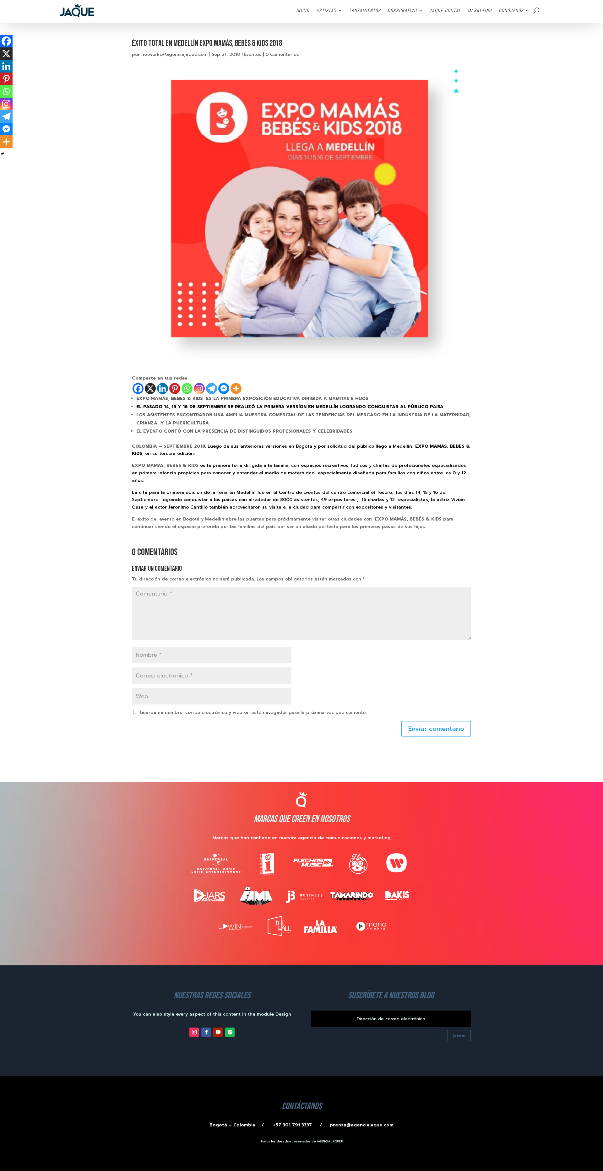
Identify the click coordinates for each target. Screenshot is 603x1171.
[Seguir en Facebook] (206, 1032)
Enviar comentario (436, 728)
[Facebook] (138, 388)
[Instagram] (199, 388)
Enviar (459, 1035)
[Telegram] (211, 388)
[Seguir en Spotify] (230, 1032)
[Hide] (2, 153)
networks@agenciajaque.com (174, 54)
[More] (236, 388)
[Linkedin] (162, 388)
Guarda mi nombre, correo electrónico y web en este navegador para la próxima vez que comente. (253, 712)
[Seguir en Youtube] (218, 1032)
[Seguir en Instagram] (194, 1032)
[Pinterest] (174, 388)
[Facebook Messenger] (223, 388)
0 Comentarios (282, 54)
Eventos (252, 54)
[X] (150, 388)
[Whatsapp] (187, 388)
